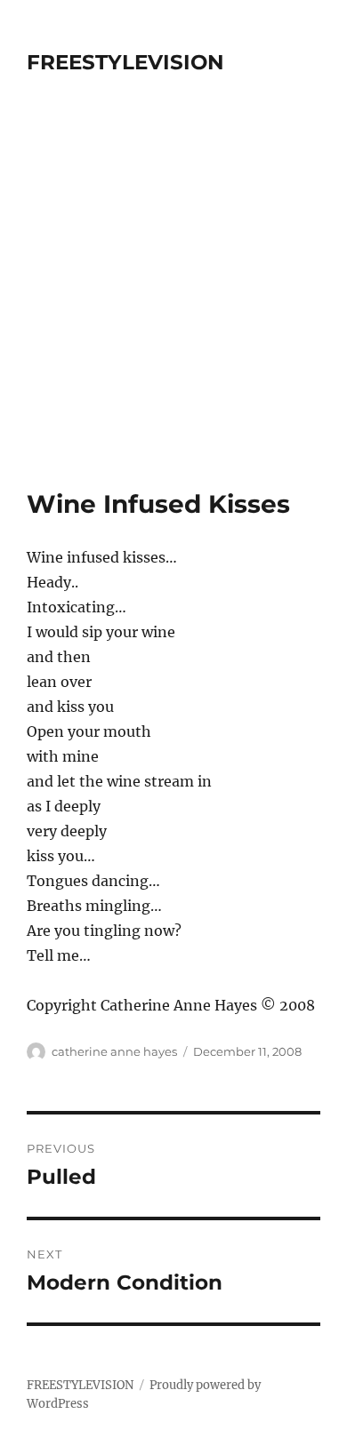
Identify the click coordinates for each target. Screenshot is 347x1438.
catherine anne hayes (114, 1051)
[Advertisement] (173, 306)
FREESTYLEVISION (125, 62)
